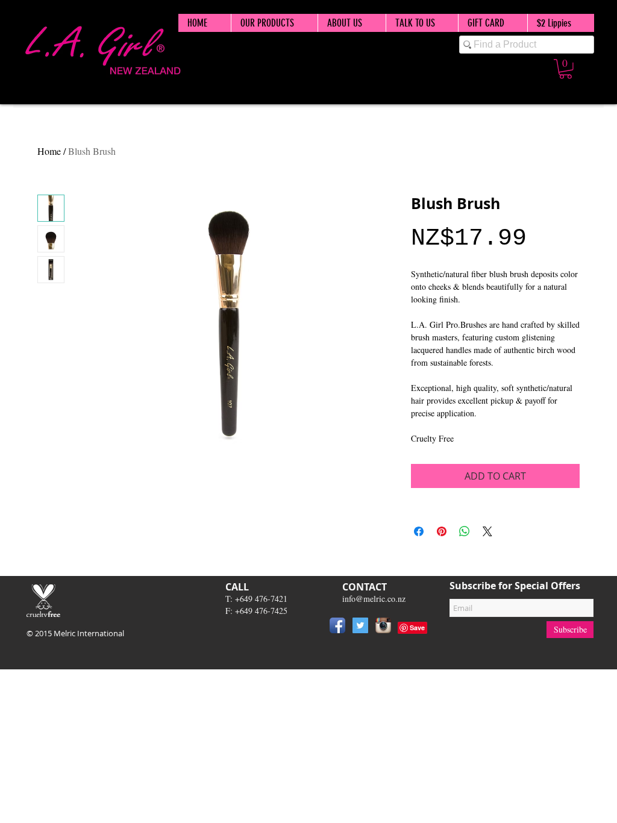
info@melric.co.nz (374, 598)
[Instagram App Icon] (383, 625)
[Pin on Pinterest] (441, 531)
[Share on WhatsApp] (464, 531)
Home (49, 151)
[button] (565, 69)
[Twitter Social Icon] (360, 625)
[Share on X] (487, 531)
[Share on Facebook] (419, 531)
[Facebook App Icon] (337, 625)
